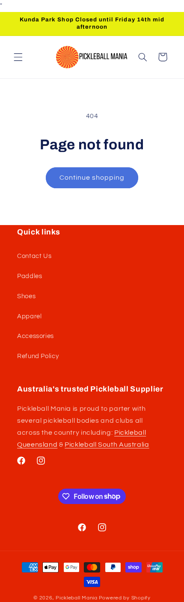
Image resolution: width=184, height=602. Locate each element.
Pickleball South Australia (107, 444)
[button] (18, 57)
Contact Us (34, 256)
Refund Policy (38, 356)
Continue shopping (92, 177)
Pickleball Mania (77, 598)
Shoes (26, 296)
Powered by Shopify (125, 598)
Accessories (35, 336)
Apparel (29, 316)
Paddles (29, 276)
